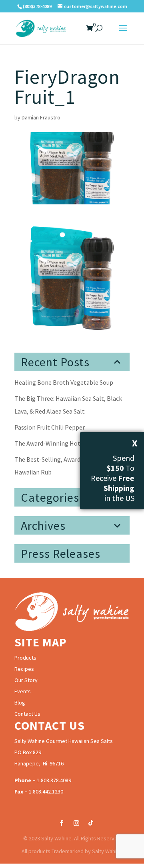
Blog (19, 702)
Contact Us (27, 713)
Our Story (26, 680)
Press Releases (60, 553)
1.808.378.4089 (54, 780)
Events (22, 691)
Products (25, 657)
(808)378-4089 (37, 6)
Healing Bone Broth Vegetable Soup (63, 382)
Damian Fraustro (41, 117)
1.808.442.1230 (46, 791)
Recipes (24, 668)
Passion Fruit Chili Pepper (49, 427)
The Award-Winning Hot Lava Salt (60, 443)
